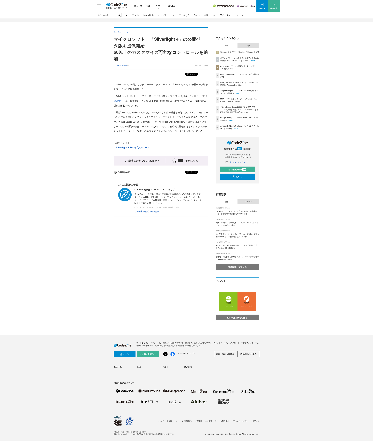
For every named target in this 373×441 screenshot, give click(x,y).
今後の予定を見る (239, 317)
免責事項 (198, 421)
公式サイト (119, 100)
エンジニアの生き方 (180, 15)
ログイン (238, 176)
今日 (226, 45)
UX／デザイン (226, 15)
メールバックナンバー (239, 162)
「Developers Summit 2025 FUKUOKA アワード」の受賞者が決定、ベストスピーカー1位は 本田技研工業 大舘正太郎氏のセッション (239, 109)
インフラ (162, 15)
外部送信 (255, 421)
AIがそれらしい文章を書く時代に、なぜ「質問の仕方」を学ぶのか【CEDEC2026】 (237, 246)
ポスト (192, 74)
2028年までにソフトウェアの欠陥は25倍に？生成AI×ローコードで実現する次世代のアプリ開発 (237, 212)
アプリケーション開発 (143, 15)
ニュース (138, 5)
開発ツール (209, 15)
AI (127, 15)
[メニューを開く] (99, 6)
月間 (248, 45)
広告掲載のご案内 (248, 354)
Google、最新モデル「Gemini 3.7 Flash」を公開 (239, 52)
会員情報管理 (187, 421)
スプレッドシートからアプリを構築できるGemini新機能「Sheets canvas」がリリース (239, 59)
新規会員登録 (238, 169)
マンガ (239, 15)
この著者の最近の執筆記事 (146, 211)
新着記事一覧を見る (237, 267)
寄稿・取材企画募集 (225, 354)
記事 (149, 5)
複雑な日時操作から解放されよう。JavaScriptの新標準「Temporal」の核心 (239, 83)
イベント (159, 5)
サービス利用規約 (222, 421)
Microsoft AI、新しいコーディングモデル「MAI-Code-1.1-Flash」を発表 (239, 100)
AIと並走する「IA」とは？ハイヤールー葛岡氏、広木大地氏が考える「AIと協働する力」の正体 (237, 235)
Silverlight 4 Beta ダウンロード (132, 147)
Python (196, 15)
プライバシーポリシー (240, 421)
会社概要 (208, 421)
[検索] (119, 15)
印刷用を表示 (124, 172)
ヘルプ (161, 421)
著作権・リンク (173, 421)
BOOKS (171, 5)
